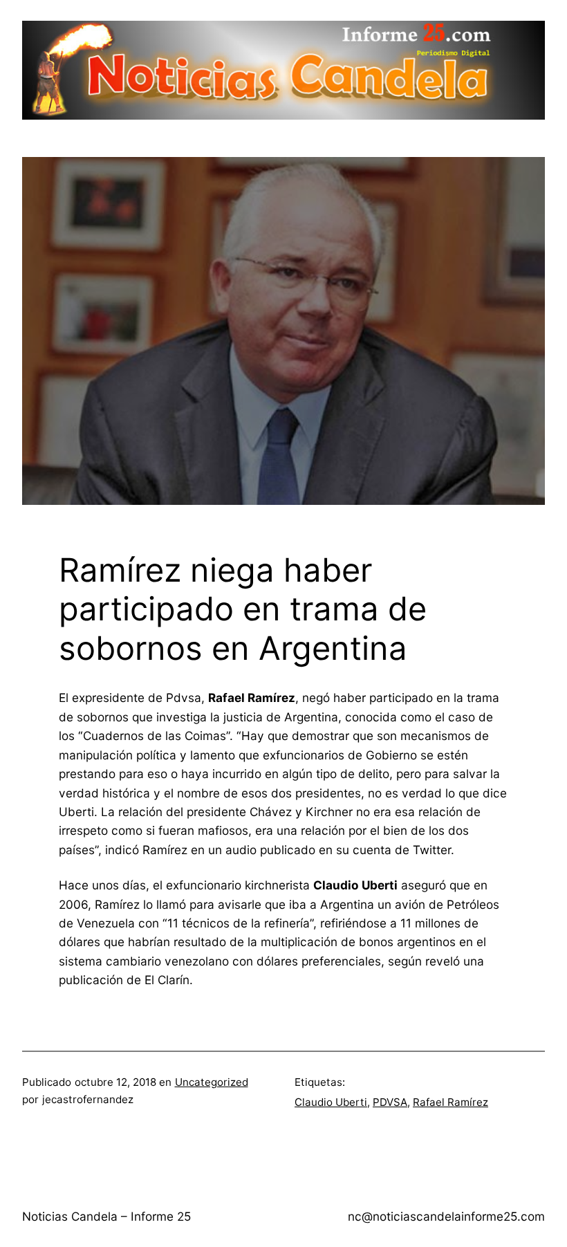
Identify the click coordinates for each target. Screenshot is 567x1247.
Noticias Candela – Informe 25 (106, 1216)
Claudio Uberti (331, 1102)
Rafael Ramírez (450, 1102)
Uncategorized (211, 1082)
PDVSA (390, 1102)
